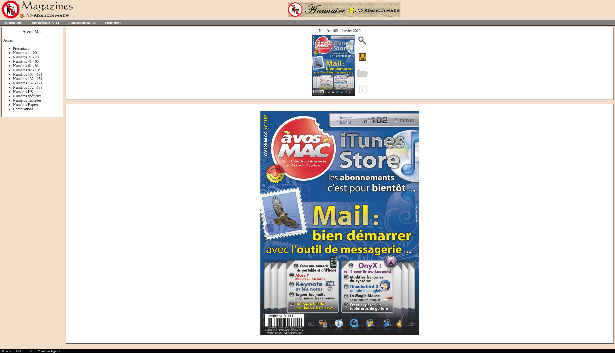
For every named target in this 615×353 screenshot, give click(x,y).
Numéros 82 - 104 (27, 70)
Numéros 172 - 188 (28, 87)
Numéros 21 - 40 (26, 57)
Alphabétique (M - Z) (82, 23)
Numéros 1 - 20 (25, 53)
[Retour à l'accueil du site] (36, 18)
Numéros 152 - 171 (28, 83)
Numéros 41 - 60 (26, 61)
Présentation (22, 48)
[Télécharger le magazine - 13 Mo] (362, 60)
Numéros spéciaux (27, 96)
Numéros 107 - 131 (28, 74)
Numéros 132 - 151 (28, 79)
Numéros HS (23, 92)
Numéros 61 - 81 (26, 66)
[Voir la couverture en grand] (362, 44)
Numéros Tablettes (27, 100)
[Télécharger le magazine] (333, 96)
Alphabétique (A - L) (45, 23)
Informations (13, 23)
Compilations (23, 109)
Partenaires (113, 23)
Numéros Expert (25, 105)
